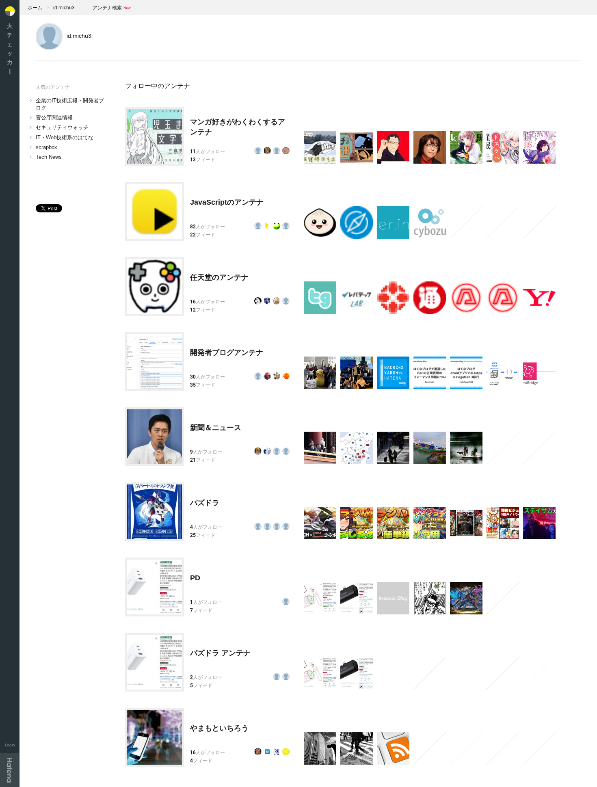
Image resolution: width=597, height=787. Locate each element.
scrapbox (46, 147)
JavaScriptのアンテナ (227, 202)
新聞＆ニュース (215, 428)
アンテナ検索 (107, 8)
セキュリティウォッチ (62, 127)
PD (195, 578)
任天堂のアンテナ (219, 277)
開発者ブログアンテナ (226, 352)
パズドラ (204, 503)
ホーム (35, 8)
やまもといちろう (219, 728)
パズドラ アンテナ (220, 653)
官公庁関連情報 (54, 118)
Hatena (9, 770)
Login (10, 745)
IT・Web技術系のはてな (64, 137)
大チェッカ (10, 48)
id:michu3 (64, 8)
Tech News (49, 157)
